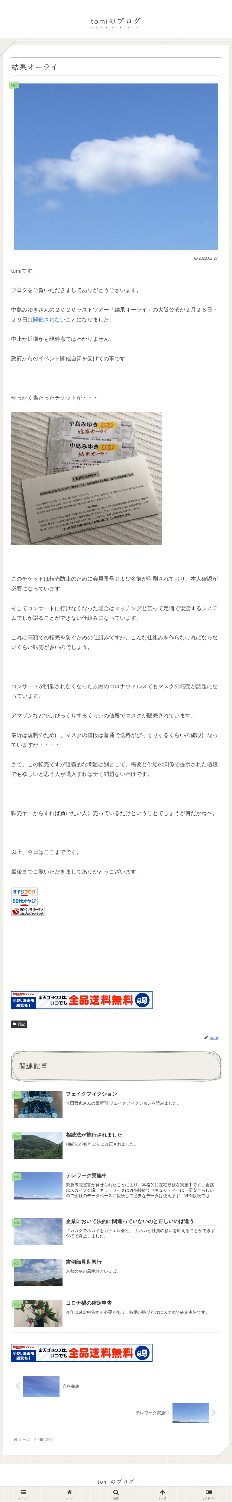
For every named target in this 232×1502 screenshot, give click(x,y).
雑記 (21, 1024)
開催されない (49, 320)
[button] (213, 1065)
